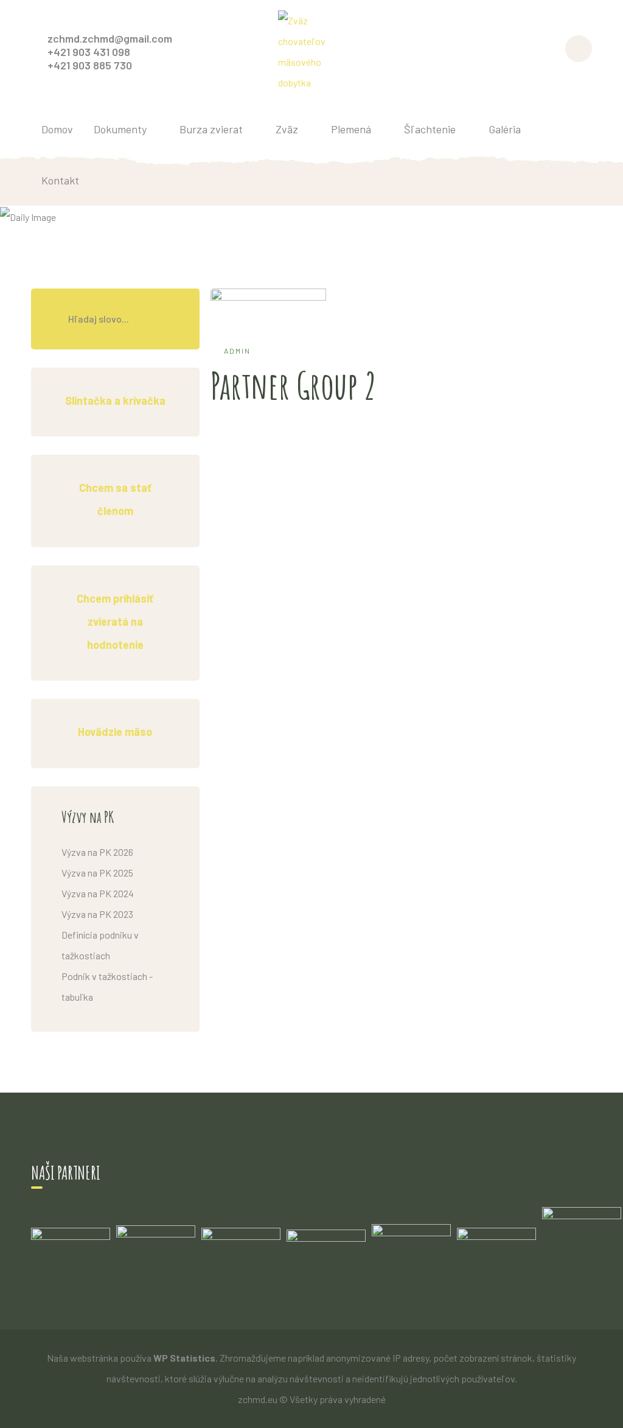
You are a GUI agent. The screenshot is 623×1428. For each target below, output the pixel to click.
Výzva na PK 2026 (97, 852)
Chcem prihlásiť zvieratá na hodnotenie (115, 622)
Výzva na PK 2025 (97, 872)
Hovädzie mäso (115, 731)
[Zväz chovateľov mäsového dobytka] (311, 50)
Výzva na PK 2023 (97, 914)
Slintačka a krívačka (115, 400)
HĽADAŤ (169, 319)
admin (237, 350)
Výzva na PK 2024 (97, 893)
